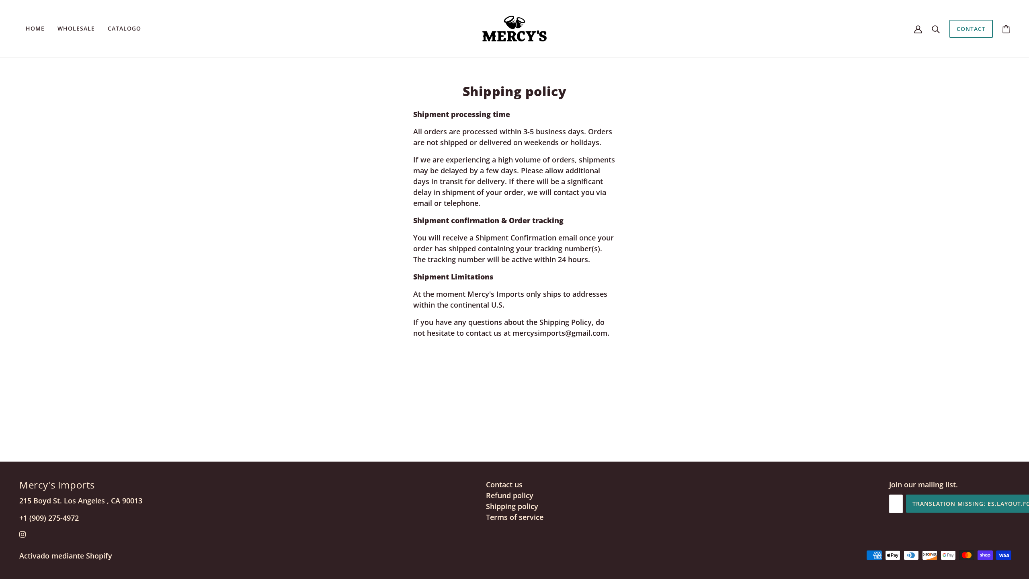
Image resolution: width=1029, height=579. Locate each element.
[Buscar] (936, 28)
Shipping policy (512, 506)
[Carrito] (1006, 28)
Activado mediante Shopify (65, 556)
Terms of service (514, 517)
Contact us (504, 484)
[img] (22, 533)
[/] (514, 28)
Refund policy (509, 495)
